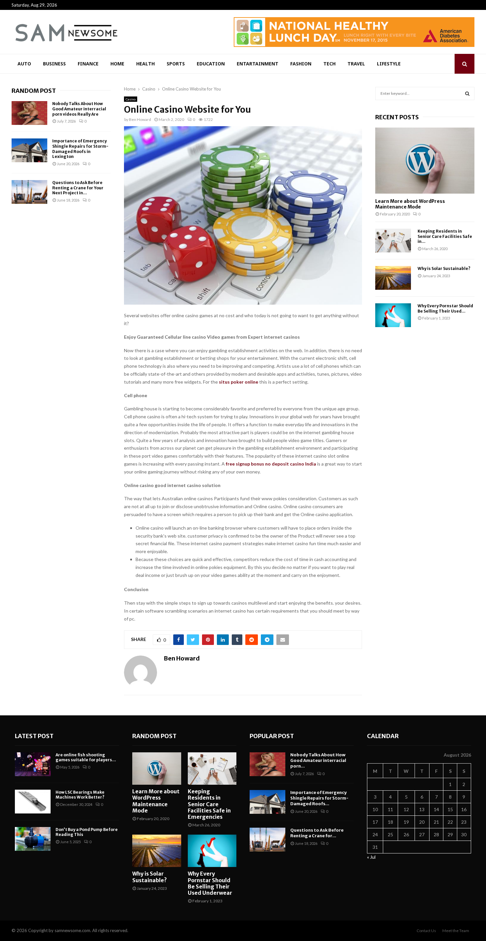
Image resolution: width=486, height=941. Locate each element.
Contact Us (426, 930)
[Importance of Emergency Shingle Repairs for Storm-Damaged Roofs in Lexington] (29, 150)
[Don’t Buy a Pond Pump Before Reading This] (33, 839)
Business (54, 63)
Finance (88, 63)
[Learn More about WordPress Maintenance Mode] (424, 161)
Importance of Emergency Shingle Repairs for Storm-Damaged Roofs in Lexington (80, 148)
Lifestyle (389, 63)
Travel (356, 63)
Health (145, 63)
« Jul (371, 857)
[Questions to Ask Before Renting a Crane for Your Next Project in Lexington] (29, 192)
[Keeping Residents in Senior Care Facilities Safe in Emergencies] (393, 240)
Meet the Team (455, 930)
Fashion (300, 63)
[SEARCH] (467, 93)
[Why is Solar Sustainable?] (393, 278)
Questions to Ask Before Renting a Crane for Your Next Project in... (77, 187)
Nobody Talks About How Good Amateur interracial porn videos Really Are (79, 108)
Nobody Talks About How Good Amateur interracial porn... (318, 760)
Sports (176, 63)
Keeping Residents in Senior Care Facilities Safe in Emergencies (209, 804)
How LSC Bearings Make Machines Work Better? (80, 795)
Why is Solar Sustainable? (444, 268)
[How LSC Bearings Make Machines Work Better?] (33, 801)
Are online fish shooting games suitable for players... (86, 757)
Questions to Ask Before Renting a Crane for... (317, 833)
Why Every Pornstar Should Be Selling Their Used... (445, 308)
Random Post (34, 90)
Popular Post (272, 736)
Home (117, 63)
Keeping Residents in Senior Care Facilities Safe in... (445, 236)
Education (211, 63)
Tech (329, 63)
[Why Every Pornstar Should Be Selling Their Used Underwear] (393, 315)
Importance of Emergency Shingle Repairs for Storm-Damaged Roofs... (319, 798)
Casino (131, 99)
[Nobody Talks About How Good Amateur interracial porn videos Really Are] (29, 113)
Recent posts (397, 117)
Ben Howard (140, 119)
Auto (24, 63)
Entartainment (257, 63)
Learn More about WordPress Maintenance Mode (410, 204)
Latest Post (34, 736)
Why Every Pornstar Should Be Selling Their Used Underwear (210, 883)
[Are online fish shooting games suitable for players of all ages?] (33, 764)
